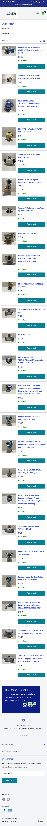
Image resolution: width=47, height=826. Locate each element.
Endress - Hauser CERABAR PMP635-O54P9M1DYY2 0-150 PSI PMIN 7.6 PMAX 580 (31, 445)
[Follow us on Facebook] (3, 799)
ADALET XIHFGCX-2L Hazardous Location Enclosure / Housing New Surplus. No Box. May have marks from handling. (30, 499)
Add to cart (31, 66)
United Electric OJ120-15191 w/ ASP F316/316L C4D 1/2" (30, 471)
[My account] (38, 13)
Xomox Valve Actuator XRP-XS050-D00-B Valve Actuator (30, 77)
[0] (42, 13)
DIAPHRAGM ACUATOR (27, 233)
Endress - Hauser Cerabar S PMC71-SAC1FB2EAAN (29, 418)
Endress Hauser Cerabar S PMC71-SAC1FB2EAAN (31, 553)
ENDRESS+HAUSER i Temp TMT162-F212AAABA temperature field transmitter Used (31, 360)
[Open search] (34, 13)
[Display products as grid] (44, 41)
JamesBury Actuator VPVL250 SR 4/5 (31, 311)
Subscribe (10, 780)
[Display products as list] (40, 41)
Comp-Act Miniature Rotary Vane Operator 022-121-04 (31, 209)
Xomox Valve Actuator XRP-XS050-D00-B (29, 156)
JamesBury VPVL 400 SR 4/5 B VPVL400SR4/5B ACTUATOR (30, 632)
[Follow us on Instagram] (8, 799)
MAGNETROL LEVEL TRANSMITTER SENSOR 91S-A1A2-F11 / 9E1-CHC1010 (29, 104)
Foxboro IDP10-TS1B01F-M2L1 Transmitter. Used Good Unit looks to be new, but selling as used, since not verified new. (30, 389)
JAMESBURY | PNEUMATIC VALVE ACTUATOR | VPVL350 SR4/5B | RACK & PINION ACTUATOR (31, 659)
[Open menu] (3, 13)
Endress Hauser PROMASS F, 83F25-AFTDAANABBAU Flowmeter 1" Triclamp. (29, 259)
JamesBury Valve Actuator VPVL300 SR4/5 (28, 527)
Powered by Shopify (9, 821)
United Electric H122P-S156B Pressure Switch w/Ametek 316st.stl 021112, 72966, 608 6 (29, 605)
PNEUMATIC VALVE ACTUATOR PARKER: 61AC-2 (30, 130)
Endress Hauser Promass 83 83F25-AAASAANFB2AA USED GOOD (30, 50)
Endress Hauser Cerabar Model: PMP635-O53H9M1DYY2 (30, 578)
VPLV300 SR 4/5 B (25, 335)
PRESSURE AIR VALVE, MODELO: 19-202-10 (31, 285)
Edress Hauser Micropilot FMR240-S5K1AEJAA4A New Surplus (29, 182)
